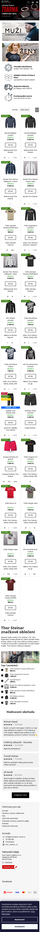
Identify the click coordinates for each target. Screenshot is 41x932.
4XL (12, 247)
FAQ (3, 812)
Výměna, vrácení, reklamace (13, 809)
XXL (8, 476)
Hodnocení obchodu (20, 706)
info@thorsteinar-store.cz (15, 833)
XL (12, 293)
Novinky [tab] (14, 109)
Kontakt (5, 807)
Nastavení (20, 919)
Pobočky (5, 820)
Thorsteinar (9, 838)
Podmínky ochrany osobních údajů (15, 817)
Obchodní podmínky (10, 814)
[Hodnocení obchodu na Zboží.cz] (10, 863)
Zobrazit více (19, 791)
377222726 (9, 835)
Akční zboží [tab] (24, 109)
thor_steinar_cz (11, 841)
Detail (10, 143)
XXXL (15, 476)
